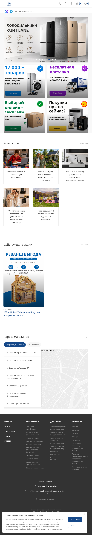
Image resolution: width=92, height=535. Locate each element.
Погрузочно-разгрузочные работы (55, 456)
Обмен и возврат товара (35, 468)
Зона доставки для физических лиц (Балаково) (32, 449)
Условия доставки (32, 438)
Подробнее (75, 525)
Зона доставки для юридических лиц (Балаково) (57, 448)
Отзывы (75, 433)
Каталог (8, 422)
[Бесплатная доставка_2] (68, 81)
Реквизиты (76, 440)
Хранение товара (32, 455)
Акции (7, 427)
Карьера (75, 437)
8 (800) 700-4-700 (46, 481)
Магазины (76, 430)
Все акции (84, 245)
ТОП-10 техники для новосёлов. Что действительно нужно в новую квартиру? (16, 216)
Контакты (75, 427)
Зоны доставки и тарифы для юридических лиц (57, 440)
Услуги (7, 436)
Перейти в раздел (81, 337)
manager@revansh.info (47, 486)
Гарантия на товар (33, 459)
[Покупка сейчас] (68, 116)
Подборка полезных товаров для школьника (16, 174)
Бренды (7, 441)
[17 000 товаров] (24, 81)
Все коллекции (82, 143)
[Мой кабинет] (71, 4)
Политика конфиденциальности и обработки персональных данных (80, 459)
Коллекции (9, 431)
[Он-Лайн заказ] (24, 116)
